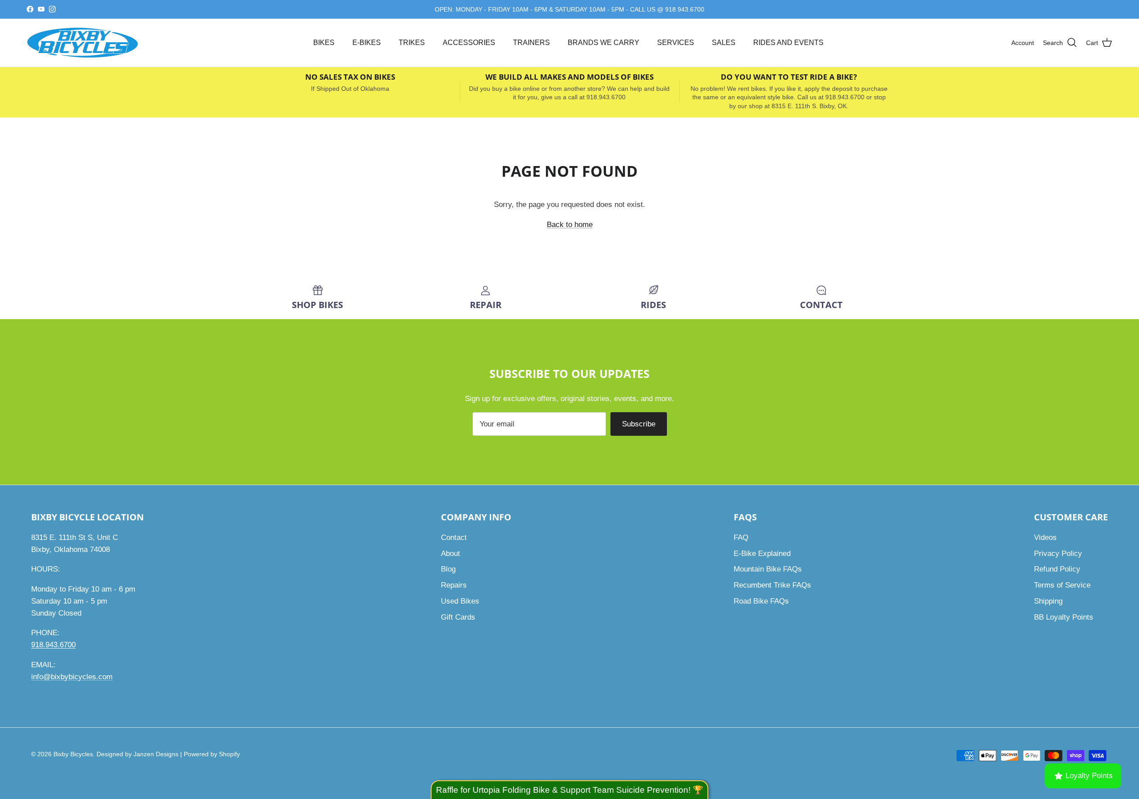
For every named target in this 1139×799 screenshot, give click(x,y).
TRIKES (412, 42)
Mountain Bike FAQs (768, 569)
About (450, 553)
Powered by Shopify (212, 754)
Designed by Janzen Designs (137, 754)
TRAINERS (531, 42)
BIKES (324, 42)
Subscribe (638, 424)
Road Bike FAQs (761, 601)
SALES (723, 42)
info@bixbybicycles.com (72, 677)
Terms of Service (1062, 585)
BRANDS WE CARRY (603, 42)
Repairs (454, 585)
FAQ (741, 537)
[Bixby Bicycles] (82, 43)
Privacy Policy (1058, 553)
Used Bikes (460, 601)
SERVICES (675, 42)
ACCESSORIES (469, 42)
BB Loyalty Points (1063, 617)
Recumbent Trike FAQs (772, 585)
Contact (454, 537)
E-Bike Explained (762, 553)
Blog (448, 569)
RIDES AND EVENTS (788, 42)
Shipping (1048, 601)
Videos (1045, 537)
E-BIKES (366, 42)
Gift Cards (458, 617)
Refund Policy (1057, 569)
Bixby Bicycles (73, 754)
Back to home (570, 224)
